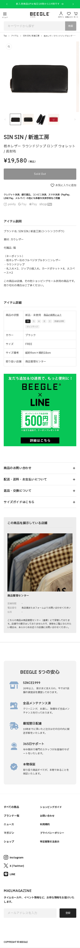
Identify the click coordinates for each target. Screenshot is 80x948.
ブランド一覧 (11, 815)
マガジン (9, 832)
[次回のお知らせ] (73, 4)
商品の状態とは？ (53, 315)
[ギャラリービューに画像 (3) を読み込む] (41, 119)
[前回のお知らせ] (7, 4)
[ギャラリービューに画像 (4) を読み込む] (53, 119)
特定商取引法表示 (49, 841)
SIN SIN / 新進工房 (31, 35)
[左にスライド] (5, 119)
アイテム (14, 35)
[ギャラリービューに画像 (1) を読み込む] (15, 119)
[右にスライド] (75, 119)
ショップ (9, 841)
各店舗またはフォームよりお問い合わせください (46, 608)
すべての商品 (11, 807)
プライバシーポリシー (52, 832)
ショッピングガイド (51, 807)
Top (5, 35)
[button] (40, 468)
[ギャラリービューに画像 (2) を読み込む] (28, 119)
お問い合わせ (47, 815)
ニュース (9, 824)
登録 (67, 913)
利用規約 (45, 824)
